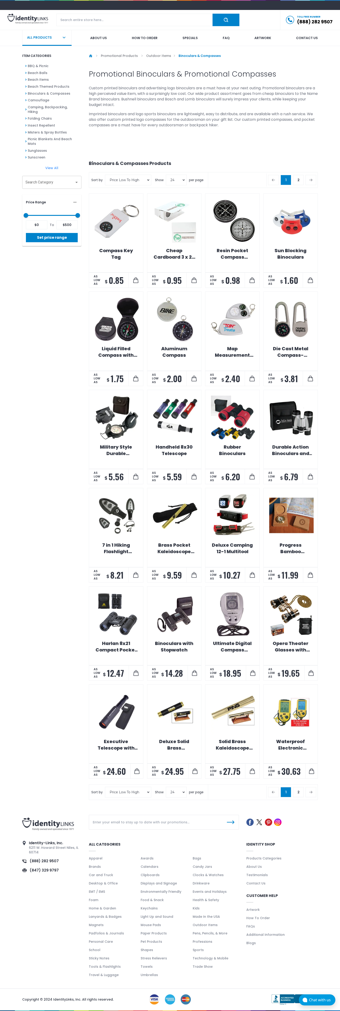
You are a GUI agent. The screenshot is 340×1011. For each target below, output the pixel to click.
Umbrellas (149, 975)
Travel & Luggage (104, 975)
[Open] (76, 182)
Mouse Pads (151, 925)
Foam (93, 900)
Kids (196, 908)
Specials (190, 38)
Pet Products (151, 941)
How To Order (258, 918)
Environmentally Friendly (161, 891)
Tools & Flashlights (105, 966)
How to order (145, 38)
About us (98, 38)
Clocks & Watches (208, 875)
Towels (147, 966)
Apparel (95, 858)
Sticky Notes (99, 958)
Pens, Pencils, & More (210, 933)
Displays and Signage (159, 883)
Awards (147, 858)
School (94, 950)
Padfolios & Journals (106, 933)
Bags (197, 858)
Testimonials (257, 875)
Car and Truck (101, 875)
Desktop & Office (103, 883)
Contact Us (256, 883)
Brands (95, 866)
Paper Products (154, 933)
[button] (51, 202)
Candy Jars (202, 866)
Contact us (307, 38)
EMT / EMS (97, 891)
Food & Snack (152, 900)
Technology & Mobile (210, 958)
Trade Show (203, 966)
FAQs (250, 926)
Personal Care (101, 941)
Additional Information (265, 934)
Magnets (96, 925)
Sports (198, 950)
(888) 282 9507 (44, 861)
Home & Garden (102, 908)
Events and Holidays (210, 891)
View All (51, 168)
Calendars (149, 866)
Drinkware (201, 883)
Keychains (149, 908)
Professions (202, 941)
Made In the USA (206, 916)
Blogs (251, 943)
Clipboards (150, 875)
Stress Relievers (154, 958)
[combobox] (48, 182)
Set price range (52, 237)
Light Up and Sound (157, 916)
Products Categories (263, 858)
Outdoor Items (205, 925)
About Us (254, 866)
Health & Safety (206, 900)
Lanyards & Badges (105, 916)
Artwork (262, 38)
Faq (226, 38)
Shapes (147, 950)
